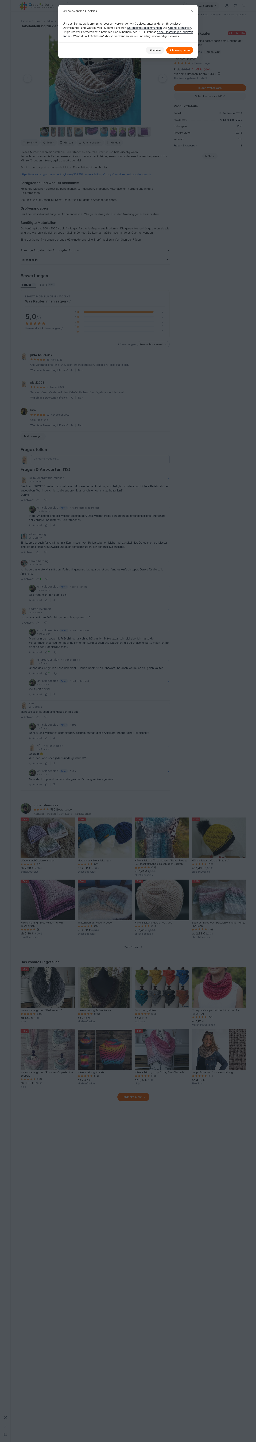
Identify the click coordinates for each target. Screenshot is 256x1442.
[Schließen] (192, 11)
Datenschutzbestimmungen (144, 27)
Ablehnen (155, 50)
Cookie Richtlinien (179, 27)
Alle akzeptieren (180, 50)
